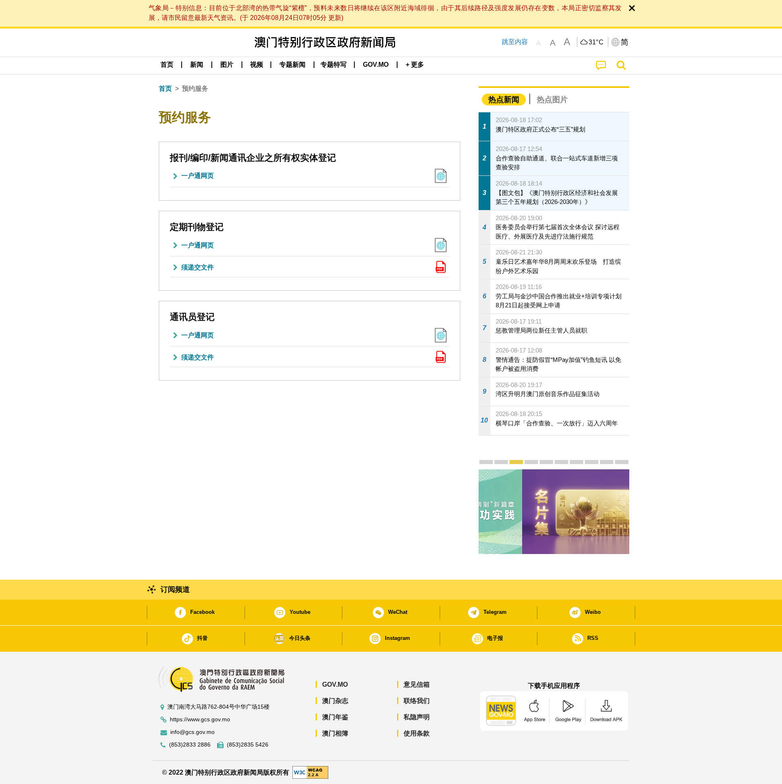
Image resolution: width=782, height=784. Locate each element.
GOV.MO (335, 684)
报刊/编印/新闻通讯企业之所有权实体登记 (253, 158)
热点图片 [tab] (552, 99)
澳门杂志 (335, 700)
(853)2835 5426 (247, 745)
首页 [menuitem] (167, 64)
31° (596, 42)
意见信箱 (417, 684)
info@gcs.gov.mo (192, 732)
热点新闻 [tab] (503, 99)
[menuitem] (196, 64)
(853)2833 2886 (190, 745)
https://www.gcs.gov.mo (200, 719)
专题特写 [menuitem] (334, 64)
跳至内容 (515, 41)
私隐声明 (417, 717)
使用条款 (417, 733)
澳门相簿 (335, 733)
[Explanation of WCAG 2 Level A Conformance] (310, 772)
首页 (165, 88)
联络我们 (417, 700)
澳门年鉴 (335, 717)
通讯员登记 (192, 317)
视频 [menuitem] (256, 64)
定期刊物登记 (197, 227)
